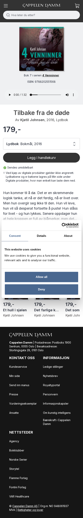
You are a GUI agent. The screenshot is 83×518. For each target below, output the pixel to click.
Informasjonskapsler (56, 403)
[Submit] (7, 15)
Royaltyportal (51, 385)
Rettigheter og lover (30, 509)
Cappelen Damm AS (25, 506)
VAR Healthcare (19, 496)
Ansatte (14, 412)
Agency (14, 441)
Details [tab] (41, 235)
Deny (41, 289)
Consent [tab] (15, 235)
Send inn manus (19, 385)
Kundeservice (18, 366)
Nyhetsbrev (50, 376)
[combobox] (41, 15)
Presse (13, 394)
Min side (14, 376)
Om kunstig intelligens (57, 412)
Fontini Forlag (17, 487)
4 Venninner (50, 75)
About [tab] (68, 235)
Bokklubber (16, 450)
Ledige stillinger (53, 366)
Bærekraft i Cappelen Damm (56, 421)
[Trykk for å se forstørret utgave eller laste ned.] (41, 49)
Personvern (50, 394)
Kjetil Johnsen (32, 120)
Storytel (14, 468)
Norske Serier (18, 459)
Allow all (41, 276)
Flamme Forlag (18, 478)
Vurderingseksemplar (23, 403)
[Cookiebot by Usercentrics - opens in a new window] (62, 225)
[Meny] (5, 5)
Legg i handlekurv (41, 158)
